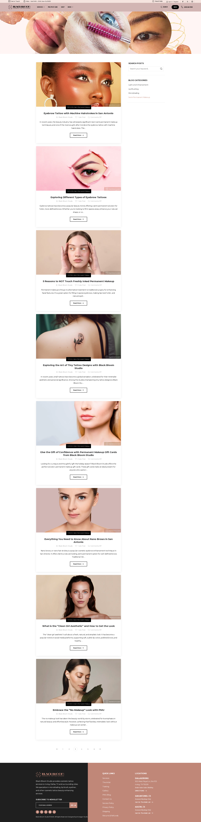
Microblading (133, 93)
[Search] (161, 69)
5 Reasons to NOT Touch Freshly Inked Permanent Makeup (78, 281)
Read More (77, 135)
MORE (69, 7)
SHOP (62, 7)
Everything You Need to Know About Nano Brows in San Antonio (78, 541)
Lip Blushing (133, 89)
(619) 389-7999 (188, 7)
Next (100, 749)
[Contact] (182, 7)
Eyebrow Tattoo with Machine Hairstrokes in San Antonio (78, 113)
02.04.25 (70, 191)
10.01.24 (70, 620)
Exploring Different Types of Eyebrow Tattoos (78, 197)
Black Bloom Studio (66, 117)
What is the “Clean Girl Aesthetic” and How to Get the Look (78, 626)
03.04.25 (70, 107)
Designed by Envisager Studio (78, 817)
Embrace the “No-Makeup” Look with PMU (78, 710)
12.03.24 (70, 446)
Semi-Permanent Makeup (139, 97)
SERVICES (40, 7)
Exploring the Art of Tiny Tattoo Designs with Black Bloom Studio (78, 367)
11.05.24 (70, 533)
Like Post (81, 117)
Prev (57, 749)
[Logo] (19, 7)
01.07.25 (70, 275)
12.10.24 (70, 359)
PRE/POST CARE (53, 7)
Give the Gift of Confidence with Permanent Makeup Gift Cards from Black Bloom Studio (78, 454)
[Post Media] (78, 84)
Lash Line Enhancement (138, 85)
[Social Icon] (37, 812)
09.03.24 (70, 704)
